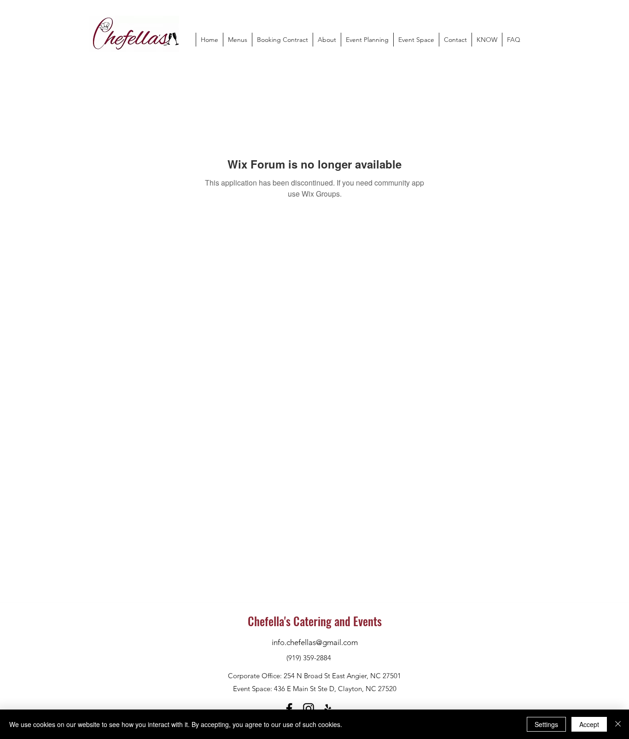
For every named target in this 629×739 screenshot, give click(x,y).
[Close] (617, 724)
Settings (546, 724)
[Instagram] (308, 708)
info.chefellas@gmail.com (315, 642)
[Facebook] (289, 708)
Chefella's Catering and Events (315, 620)
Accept (589, 724)
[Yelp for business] (327, 708)
